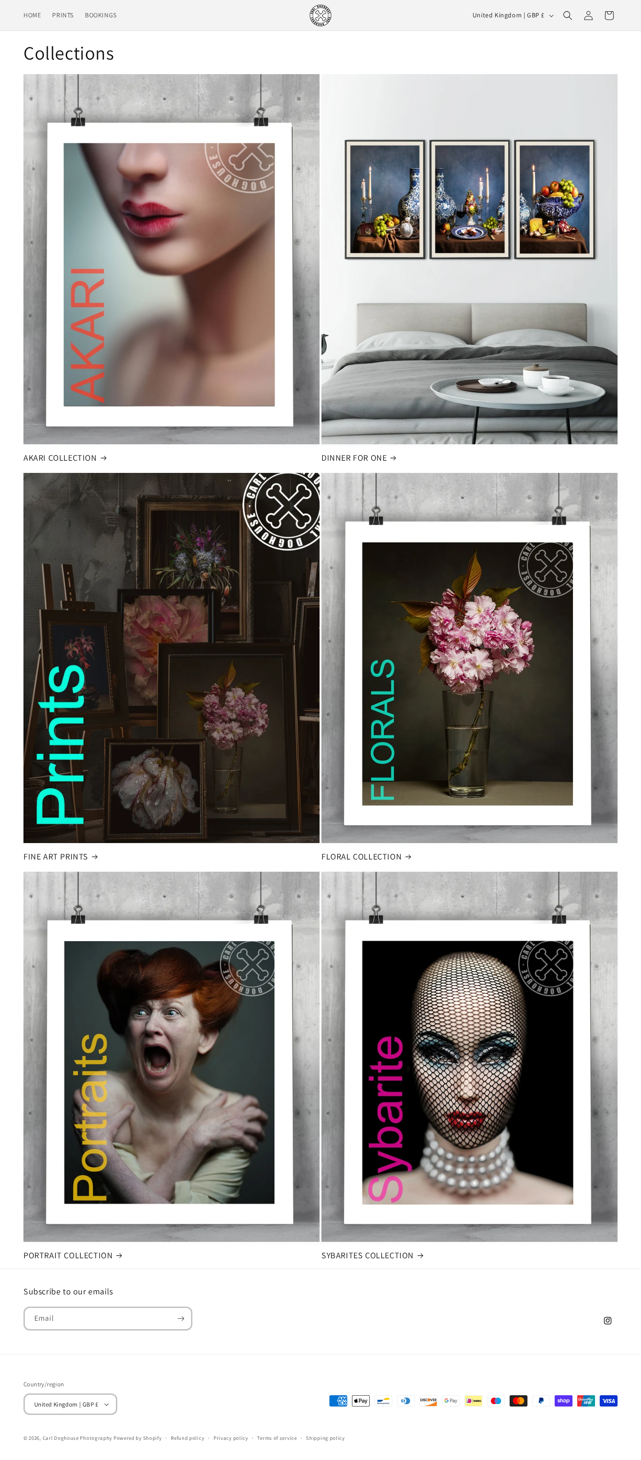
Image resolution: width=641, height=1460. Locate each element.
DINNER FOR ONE (354, 457)
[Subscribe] (180, 1319)
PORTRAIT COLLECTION (68, 1255)
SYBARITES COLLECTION (367, 1255)
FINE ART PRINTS (55, 856)
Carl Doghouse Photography (78, 1438)
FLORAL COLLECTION (361, 856)
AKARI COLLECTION (60, 457)
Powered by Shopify (138, 1438)
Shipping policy (325, 1438)
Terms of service (277, 1438)
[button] (567, 15)
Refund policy (187, 1438)
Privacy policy (231, 1438)
